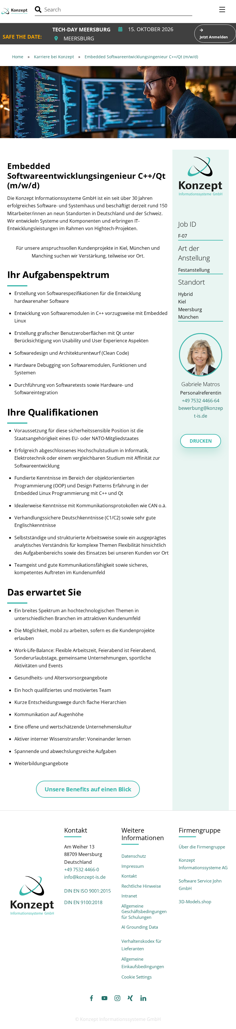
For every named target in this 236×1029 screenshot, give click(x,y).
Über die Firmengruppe (202, 847)
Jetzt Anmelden (214, 37)
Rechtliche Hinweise (141, 886)
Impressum (132, 866)
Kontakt (129, 876)
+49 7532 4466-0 (81, 869)
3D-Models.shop (195, 901)
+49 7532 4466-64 (200, 400)
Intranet (129, 896)
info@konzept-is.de (85, 877)
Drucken (201, 441)
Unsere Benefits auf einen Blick (88, 789)
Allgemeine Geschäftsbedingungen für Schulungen (144, 911)
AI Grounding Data (139, 927)
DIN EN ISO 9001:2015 (87, 891)
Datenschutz (133, 856)
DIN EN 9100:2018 (83, 902)
